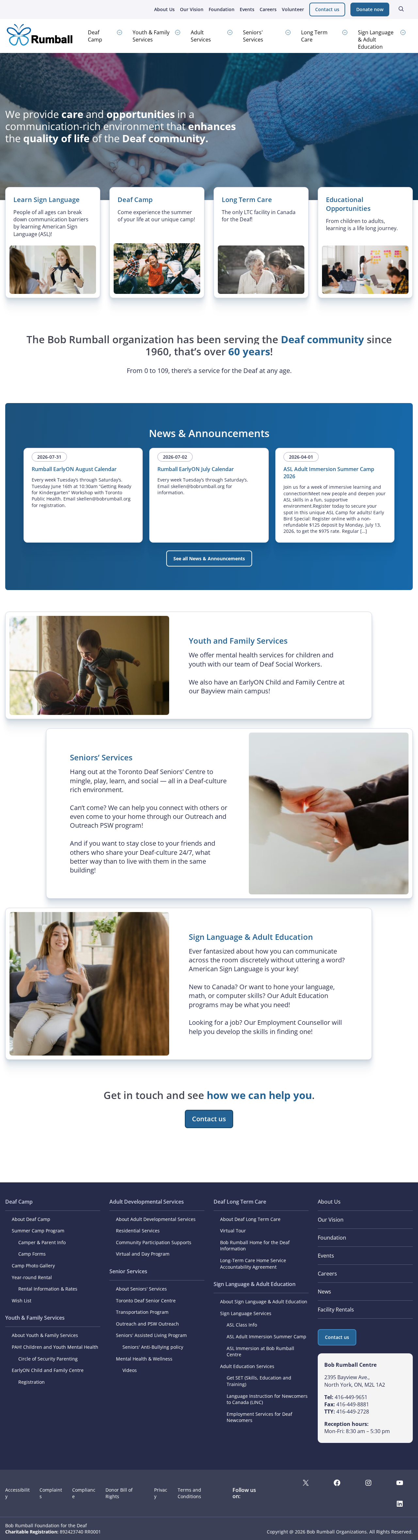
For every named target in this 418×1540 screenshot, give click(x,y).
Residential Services (138, 1230)
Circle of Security (36, 1359)
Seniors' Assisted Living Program (151, 1335)
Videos (129, 1370)
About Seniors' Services (141, 1289)
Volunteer (293, 9)
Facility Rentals (336, 1309)
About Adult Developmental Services (156, 1219)
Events (247, 9)
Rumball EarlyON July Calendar (195, 469)
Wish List (21, 1300)
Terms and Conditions (189, 1493)
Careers (268, 9)
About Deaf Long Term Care (250, 1219)
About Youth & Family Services (45, 1335)
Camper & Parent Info (42, 1242)
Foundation (221, 9)
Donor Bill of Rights (119, 1493)
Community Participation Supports (153, 1242)
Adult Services (201, 36)
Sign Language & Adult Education (376, 39)
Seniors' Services (253, 36)
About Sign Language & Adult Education (263, 1301)
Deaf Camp (95, 36)
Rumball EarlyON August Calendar (74, 469)
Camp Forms (32, 1254)
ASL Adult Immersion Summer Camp (266, 1336)
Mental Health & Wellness (144, 1359)
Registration (31, 1382)
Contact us (327, 9)
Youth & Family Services (151, 36)
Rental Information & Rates (47, 1289)
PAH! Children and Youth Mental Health (55, 1347)
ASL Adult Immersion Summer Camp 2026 (328, 472)
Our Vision (191, 9)
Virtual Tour (233, 1230)
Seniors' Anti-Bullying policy (152, 1347)
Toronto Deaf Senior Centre (146, 1300)
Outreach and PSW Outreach (147, 1324)
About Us (164, 9)
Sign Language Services (245, 1313)
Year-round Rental (32, 1277)
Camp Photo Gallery (33, 1265)
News (324, 1291)
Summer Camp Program (38, 1230)
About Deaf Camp (31, 1219)
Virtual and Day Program (142, 1254)
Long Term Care (314, 36)
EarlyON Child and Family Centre (48, 1370)
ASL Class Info (242, 1325)
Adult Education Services (247, 1366)
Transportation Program (142, 1312)
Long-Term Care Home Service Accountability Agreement (253, 1263)
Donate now (369, 9)
